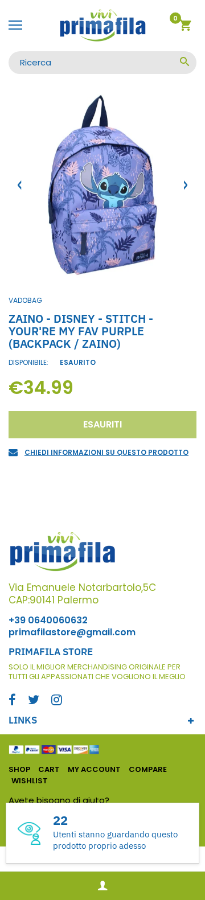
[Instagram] (56, 701)
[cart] (185, 27)
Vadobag (25, 300)
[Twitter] (33, 701)
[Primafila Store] (102, 26)
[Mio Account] (102, 886)
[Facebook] (12, 701)
